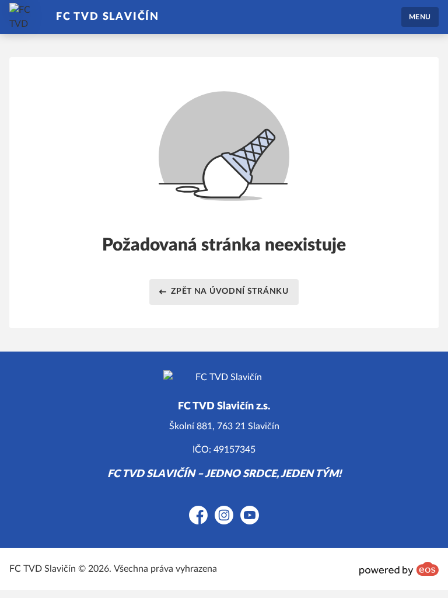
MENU (420, 16)
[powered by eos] (399, 569)
